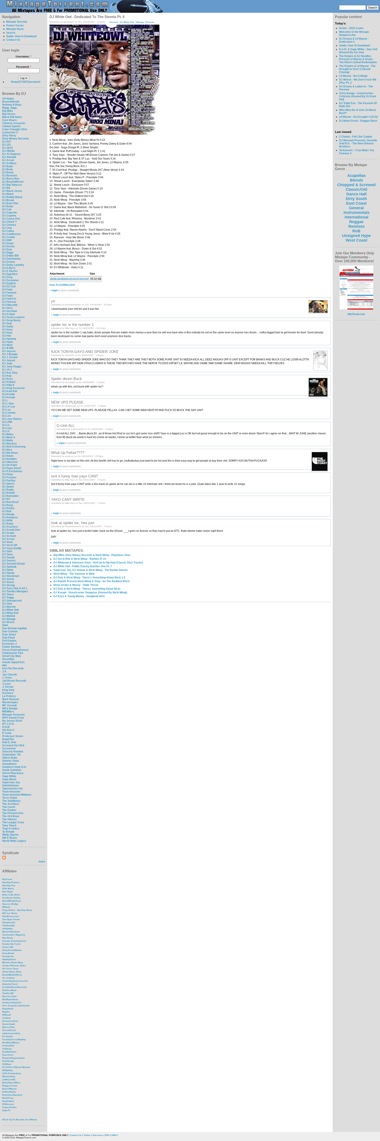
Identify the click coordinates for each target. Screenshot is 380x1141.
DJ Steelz (8, 579)
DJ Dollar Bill (10, 255)
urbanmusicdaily (11, 1033)
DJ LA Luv (8, 406)
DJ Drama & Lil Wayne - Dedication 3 (354, 40)
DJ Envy (7, 277)
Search (10, 32)
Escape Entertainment (14, 941)
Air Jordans (8, 978)
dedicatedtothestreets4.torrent (69, 279)
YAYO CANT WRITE (68, 499)
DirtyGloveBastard (12, 1095)
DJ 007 (6, 141)
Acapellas (356, 175)
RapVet (6, 1012)
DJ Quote (8, 486)
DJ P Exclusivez (12, 471)
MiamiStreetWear (11, 1082)
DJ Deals (8, 243)
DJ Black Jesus (12, 191)
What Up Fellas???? (67, 452)
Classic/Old (356, 189)
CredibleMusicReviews (14, 987)
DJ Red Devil (10, 502)
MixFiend (7, 879)
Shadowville (8, 922)
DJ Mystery (9, 443)
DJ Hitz (6, 335)
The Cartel (8, 807)
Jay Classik (9, 674)
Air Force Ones (10, 968)
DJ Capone (9, 215)
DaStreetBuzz (9, 990)
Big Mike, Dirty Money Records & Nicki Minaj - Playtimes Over (92, 555)
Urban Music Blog (11, 971)
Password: (23, 66)
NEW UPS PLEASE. (67, 402)
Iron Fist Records (13, 668)
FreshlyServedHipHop (14, 1039)
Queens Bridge (10, 904)
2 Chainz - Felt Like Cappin (355, 136)
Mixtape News (15, 29)
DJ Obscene (10, 462)
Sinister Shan (10, 760)
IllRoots (6, 907)
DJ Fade (7, 289)
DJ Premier (9, 477)
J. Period (7, 686)
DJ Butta (7, 206)
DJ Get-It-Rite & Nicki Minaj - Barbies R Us (79, 558)
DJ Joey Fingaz (11, 366)
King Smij (8, 690)
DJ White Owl (10, 609)
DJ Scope (8, 532)
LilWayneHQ (8, 1079)
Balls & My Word (11, 894)
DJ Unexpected (12, 600)
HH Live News (9, 913)
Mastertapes (10, 702)
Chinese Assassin (13, 123)
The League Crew (13, 822)
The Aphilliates (11, 800)
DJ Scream (9, 535)
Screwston (9, 748)
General (113, 22)
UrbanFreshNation (12, 950)
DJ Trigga (8, 597)
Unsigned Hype (356, 235)
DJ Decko (8, 246)
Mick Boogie (10, 708)
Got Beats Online (11, 898)
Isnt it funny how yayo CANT (74, 476)
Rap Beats (7, 938)
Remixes (356, 226)
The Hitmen (9, 819)
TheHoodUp (8, 925)
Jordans (6, 1018)
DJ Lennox (9, 412)
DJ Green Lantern (13, 317)
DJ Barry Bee (10, 178)
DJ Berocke (9, 175)
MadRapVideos (10, 999)
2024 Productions (11, 1073)
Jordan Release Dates (14, 965)
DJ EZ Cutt (9, 286)
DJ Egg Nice (10, 274)
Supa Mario (9, 779)
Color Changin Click (14, 129)
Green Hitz (7, 947)
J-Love (6, 683)
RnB (356, 231)
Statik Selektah (11, 770)
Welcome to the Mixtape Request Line (354, 33)
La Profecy (9, 696)
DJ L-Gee (8, 403)
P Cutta (6, 733)
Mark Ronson (10, 699)
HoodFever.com (10, 916)
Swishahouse (10, 785)
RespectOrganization (13, 1058)
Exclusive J (9, 643)
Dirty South (356, 198)
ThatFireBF (8, 993)
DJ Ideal (7, 345)
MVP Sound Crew (13, 717)
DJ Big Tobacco (12, 184)
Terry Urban (9, 797)
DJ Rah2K (8, 492)
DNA (5, 625)
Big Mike (7, 110)
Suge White (9, 776)
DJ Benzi (7, 172)
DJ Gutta (7, 326)
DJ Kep (6, 375)
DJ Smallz (8, 557)
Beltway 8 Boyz (12, 104)
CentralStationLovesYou (15, 981)
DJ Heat (7, 332)
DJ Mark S (8, 437)
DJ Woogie (9, 619)
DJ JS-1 (7, 369)
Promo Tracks (15, 25)
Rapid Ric (8, 739)
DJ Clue (7, 227)
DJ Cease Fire (11, 218)
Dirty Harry (9, 135)
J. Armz (7, 677)
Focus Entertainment (15, 649)
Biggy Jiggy (9, 107)
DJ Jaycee (9, 351)
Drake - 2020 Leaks (351, 28)
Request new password (25, 81)
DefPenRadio (9, 1092)
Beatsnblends (11, 101)
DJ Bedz (7, 169)
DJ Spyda (8, 572)
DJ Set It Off (9, 545)
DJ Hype (7, 341)
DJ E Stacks (10, 271)
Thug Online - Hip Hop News (17, 910)
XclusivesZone (10, 1021)
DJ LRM (7, 422)
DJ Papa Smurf (11, 468)
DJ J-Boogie (10, 354)
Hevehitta (8, 659)
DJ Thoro (8, 594)
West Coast (356, 240)
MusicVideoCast (11, 931)
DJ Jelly (7, 363)
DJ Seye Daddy (12, 548)
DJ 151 (6, 144)
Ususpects (8, 956)
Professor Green (12, 736)
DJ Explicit (9, 283)
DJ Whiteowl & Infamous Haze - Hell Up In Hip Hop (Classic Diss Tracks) (98, 562)
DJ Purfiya (8, 480)
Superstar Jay (11, 782)
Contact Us (13, 39)
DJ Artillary (9, 163)
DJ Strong (8, 585)
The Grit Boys (10, 816)
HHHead (6, 1015)
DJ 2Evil (7, 147)
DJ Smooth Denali (13, 563)
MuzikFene (8, 1098)
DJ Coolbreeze (11, 234)
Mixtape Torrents (16, 21)
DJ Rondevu (10, 517)
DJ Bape (7, 166)
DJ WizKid (8, 616)
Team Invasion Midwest (16, 794)
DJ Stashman (10, 576)
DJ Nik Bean (10, 452)
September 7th (11, 754)
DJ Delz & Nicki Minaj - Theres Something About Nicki (86, 588)
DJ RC (6, 499)
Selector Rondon (12, 751)
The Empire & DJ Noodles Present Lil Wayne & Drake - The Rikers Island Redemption (358, 59)
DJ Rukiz (7, 523)
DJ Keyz (7, 378)
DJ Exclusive (10, 280)
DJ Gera (7, 308)
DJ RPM (7, 520)
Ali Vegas (8, 98)
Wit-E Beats (9, 837)
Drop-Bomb (8, 953)
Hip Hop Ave (8, 885)
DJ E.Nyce (8, 268)
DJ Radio (8, 489)
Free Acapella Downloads (16, 1005)
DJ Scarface (10, 526)
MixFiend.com (356, 314)
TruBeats (7, 1048)
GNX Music (8, 888)
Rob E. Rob (9, 742)
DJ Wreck (8, 622)
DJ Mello (7, 440)
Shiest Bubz (9, 757)
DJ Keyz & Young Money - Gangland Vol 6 (79, 596)
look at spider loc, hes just (72, 523)
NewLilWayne (9, 1089)
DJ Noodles (9, 458)
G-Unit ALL (66, 425)
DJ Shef (7, 551)
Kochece (7, 693)
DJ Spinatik (9, 566)
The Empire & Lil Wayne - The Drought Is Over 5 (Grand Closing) (357, 69)
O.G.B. (6, 726)
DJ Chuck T (9, 221)
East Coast (356, 203)
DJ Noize (7, 455)
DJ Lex (6, 415)
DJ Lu (5, 425)
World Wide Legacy (14, 840)
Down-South (8, 1024)
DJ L (5, 400)
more (41, 861)
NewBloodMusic (10, 1042)
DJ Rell (6, 511)
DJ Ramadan (10, 495)
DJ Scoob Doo (11, 529)
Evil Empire (9, 640)
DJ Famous (9, 292)
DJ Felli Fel (9, 298)
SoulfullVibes (9, 1052)
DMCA (114, 1135)
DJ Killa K (8, 385)
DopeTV (6, 1110)
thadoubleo (8, 1101)
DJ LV (5, 431)
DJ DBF (7, 240)
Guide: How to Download (21, 36)
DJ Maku (7, 434)
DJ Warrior (9, 606)
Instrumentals (356, 212)
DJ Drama (8, 261)
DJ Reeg (7, 505)
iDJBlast (6, 1064)
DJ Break (8, 200)
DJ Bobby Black (12, 197)
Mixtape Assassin (13, 714)
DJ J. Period (9, 357)
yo (53, 301)
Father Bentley (11, 646)
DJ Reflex (8, 508)
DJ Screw (8, 539)
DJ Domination (11, 258)
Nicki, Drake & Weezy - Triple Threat (75, 585)
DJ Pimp (7, 474)
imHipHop (7, 928)
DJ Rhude (8, 514)
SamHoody (8, 1061)
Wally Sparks (10, 834)
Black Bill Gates (12, 117)
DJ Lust (7, 428)
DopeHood (7, 1008)
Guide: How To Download (354, 45)
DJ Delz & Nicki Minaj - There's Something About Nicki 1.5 (89, 577)
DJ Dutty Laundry (13, 264)
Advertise (98, 1135)
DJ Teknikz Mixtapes (15, 591)
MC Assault (9, 705)
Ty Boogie (8, 831)
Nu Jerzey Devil (12, 720)
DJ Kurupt (8, 397)
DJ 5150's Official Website (16, 1067)
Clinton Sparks (11, 126)
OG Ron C (8, 730)
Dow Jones (9, 634)
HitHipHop (7, 1070)
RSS (107, 1135)
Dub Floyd (8, 637)
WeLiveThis (8, 1027)
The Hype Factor (11, 919)
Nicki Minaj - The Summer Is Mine (74, 573)
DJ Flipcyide (10, 304)
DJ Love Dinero (12, 418)
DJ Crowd (8, 237)
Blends (356, 180)
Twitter (87, 1135)
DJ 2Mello (8, 150)
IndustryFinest (10, 984)
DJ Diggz (7, 252)
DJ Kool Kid (9, 391)
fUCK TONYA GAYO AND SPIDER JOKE (85, 351)
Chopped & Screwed (356, 185)
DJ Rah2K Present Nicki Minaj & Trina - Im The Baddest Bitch (91, 581)
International (356, 217)
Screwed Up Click (13, 745)
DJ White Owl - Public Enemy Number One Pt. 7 (82, 566)
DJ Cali (6, 209)
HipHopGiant (9, 959)
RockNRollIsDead (11, 901)
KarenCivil (7, 1055)
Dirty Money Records (15, 138)
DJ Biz (6, 187)
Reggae (356, 222)
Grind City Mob (11, 656)
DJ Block (8, 194)
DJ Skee (7, 554)
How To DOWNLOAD (62, 284)
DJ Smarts (9, 560)
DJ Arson (8, 160)
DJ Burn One (10, 203)
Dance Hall (356, 194)
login (55, 290)
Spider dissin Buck (66, 378)
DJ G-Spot (8, 314)
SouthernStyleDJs (12, 1002)
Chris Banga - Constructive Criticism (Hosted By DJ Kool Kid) (357, 96)
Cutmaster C (10, 132)
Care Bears (9, 120)
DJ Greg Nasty (11, 320)
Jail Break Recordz (14, 680)
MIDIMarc (8, 711)
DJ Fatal (7, 295)
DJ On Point (9, 465)
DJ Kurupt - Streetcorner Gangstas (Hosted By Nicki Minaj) (90, 592)
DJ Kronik (8, 394)
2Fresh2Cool (9, 1030)
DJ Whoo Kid (10, 613)
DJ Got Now (9, 311)
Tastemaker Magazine (14, 935)
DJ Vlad (7, 603)
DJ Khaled (8, 381)
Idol (4, 665)
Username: (23, 56)
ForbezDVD (8, 1045)
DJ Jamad (8, 360)
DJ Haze (7, 329)
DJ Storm (8, 582)
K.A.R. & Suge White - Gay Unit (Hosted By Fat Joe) (358, 51)
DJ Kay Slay (10, 372)
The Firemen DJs (13, 813)
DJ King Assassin (13, 388)
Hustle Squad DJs (13, 662)
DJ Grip (7, 323)
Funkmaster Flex (12, 653)
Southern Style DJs (14, 767)
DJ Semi (7, 542)
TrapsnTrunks (9, 1107)
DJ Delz (7, 249)
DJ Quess (8, 483)
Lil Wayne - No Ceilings (353, 75)
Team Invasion (11, 791)
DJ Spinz (7, 569)
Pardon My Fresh (11, 944)
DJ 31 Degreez (11, 154)
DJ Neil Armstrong (14, 446)
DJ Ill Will (7, 348)
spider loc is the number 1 (72, 324)
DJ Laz (6, 409)
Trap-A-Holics (10, 828)
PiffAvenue (8, 1104)
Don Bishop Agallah (14, 628)
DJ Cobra (8, 231)
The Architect (10, 803)
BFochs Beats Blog (12, 962)
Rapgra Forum (9, 1085)
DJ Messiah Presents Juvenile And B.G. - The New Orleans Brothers (358, 143)
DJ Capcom (9, 212)
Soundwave (9, 763)
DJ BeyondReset (13, 181)
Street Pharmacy (13, 773)
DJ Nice (7, 449)
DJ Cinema (9, 224)
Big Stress (8, 114)
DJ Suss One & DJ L (14, 588)
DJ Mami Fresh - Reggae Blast (358, 120)
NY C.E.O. (8, 723)
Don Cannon (10, 631)
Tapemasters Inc (12, 788)
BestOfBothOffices (12, 975)
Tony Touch (9, 825)
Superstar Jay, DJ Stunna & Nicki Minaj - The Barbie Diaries (90, 570)
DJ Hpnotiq (9, 338)
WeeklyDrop (8, 1076)
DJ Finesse (9, 301)
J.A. (4, 671)
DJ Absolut (9, 157)
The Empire (9, 810)
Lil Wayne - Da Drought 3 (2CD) (358, 116)
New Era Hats (9, 996)
